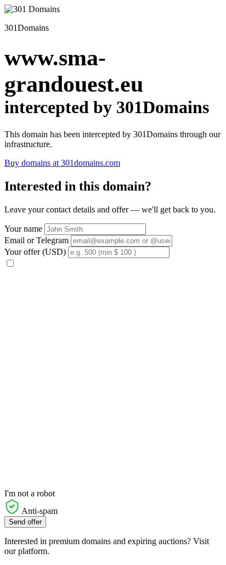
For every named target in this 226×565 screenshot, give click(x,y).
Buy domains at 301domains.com (62, 162)
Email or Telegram (36, 240)
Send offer (25, 522)
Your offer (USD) (35, 251)
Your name (23, 228)
